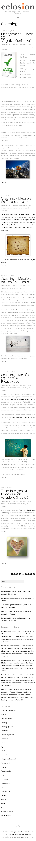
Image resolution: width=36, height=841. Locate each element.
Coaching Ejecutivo (7, 727)
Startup (3, 795)
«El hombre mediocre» (18, 310)
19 (25, 574)
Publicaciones (27, 47)
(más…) (3, 183)
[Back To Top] (18, 826)
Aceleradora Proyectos (8, 711)
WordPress (13, 837)
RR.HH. (3, 787)
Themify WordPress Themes (25, 837)
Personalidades (6, 771)
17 (20, 574)
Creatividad (4, 731)
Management (19, 47)
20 (28, 574)
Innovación (4, 755)
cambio (3, 715)
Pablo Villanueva (5, 44)
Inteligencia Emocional (8, 47)
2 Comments (23, 288)
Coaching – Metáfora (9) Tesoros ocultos (16, 200)
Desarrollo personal (24, 44)
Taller (23, 504)
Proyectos (4, 779)
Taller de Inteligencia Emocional (21, 399)
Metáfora (18, 208)
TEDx (3, 807)
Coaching (15, 44)
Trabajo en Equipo (7, 811)
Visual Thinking (6, 815)
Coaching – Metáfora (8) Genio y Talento (16, 280)
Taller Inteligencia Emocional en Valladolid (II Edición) (16, 494)
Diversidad (4, 739)
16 (17, 574)
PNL (2, 775)
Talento (15, 288)
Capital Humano (6, 719)
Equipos (3, 747)
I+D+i (3, 751)
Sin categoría (25, 208)
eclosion (3, 288)
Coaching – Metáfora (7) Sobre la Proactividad (16, 378)
